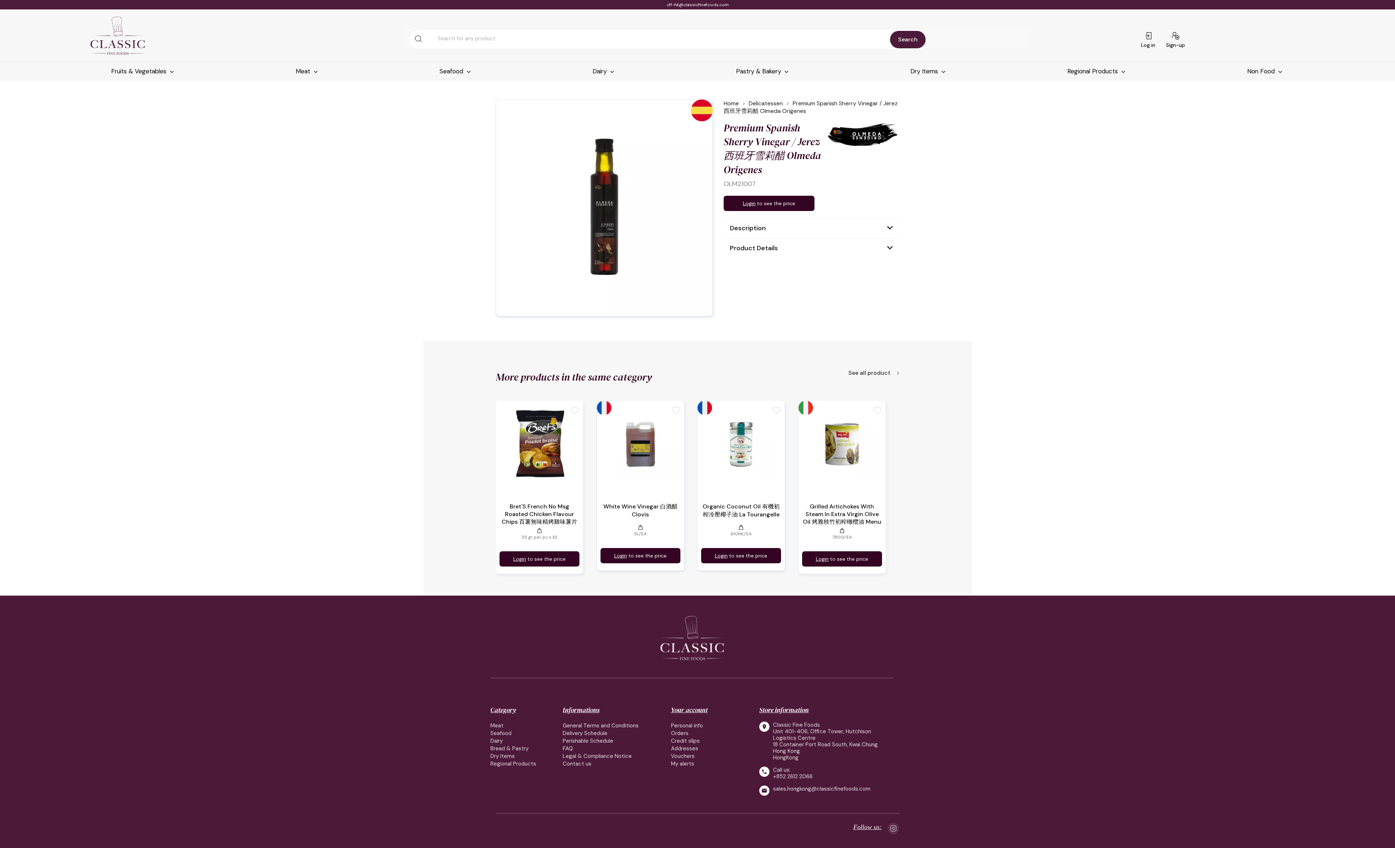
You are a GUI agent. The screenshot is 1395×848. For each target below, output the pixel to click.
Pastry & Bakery (759, 71)
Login (749, 203)
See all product (870, 373)
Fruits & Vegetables (139, 71)
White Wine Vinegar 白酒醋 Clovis (640, 510)
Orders (679, 733)
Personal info (687, 725)
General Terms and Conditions (601, 725)
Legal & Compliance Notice (597, 756)
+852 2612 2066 (793, 776)
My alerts (682, 763)
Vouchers (683, 756)
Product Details (754, 248)
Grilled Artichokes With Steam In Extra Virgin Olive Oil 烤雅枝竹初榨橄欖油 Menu (842, 514)
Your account (689, 709)
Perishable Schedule (588, 740)
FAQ (568, 748)
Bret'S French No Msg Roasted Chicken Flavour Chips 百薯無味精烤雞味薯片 (539, 514)
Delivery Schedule (585, 733)
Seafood (452, 71)
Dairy (600, 71)
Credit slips (685, 740)
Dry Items (925, 71)
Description (748, 228)
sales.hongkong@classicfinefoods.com (821, 789)
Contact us (577, 763)
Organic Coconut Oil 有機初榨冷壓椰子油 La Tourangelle (741, 510)
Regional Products (1093, 71)
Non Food (1262, 71)
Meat (304, 71)
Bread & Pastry (509, 748)
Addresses (684, 748)
